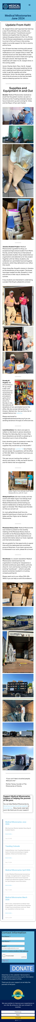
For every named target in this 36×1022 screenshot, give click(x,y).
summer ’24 (19, 449)
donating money (8, 806)
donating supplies (21, 806)
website (19, 413)
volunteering (7, 808)
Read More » (8, 834)
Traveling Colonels (12, 846)
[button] (29, 4)
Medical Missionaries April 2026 (17, 870)
